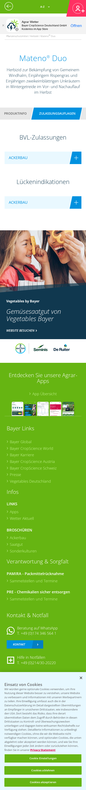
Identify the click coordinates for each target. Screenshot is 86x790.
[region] (43, 731)
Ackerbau (18, 537)
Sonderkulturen (23, 550)
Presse (15, 474)
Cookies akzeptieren (43, 782)
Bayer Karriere (22, 454)
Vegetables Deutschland (30, 481)
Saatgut (16, 544)
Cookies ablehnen (42, 770)
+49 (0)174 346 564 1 (38, 633)
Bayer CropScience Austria (32, 461)
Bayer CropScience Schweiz (33, 468)
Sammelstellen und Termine (34, 580)
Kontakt (19, 644)
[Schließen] (3, 25)
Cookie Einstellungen (43, 758)
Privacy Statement (43, 750)
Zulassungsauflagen (57, 113)
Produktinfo (15, 113)
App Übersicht (44, 393)
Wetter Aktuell (22, 518)
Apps (14, 511)
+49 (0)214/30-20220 (38, 662)
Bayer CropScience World (31, 448)
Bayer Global (21, 441)
